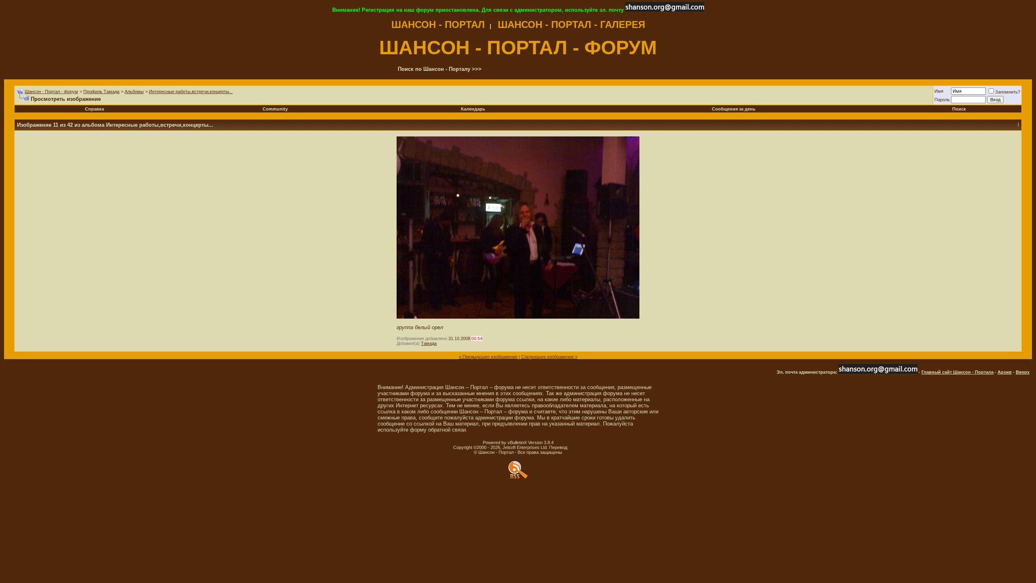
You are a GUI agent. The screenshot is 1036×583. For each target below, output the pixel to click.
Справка (94, 108)
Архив (1005, 372)
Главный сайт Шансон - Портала (957, 372)
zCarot (576, 447)
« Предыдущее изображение (488, 356)
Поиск (959, 108)
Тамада (429, 343)
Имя (938, 91)
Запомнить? (1007, 91)
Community (275, 108)
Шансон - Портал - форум (51, 91)
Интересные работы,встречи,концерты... (191, 91)
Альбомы (134, 91)
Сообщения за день (734, 108)
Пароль (942, 99)
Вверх (1023, 372)
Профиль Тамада (101, 91)
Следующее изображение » (549, 356)
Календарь (473, 108)
